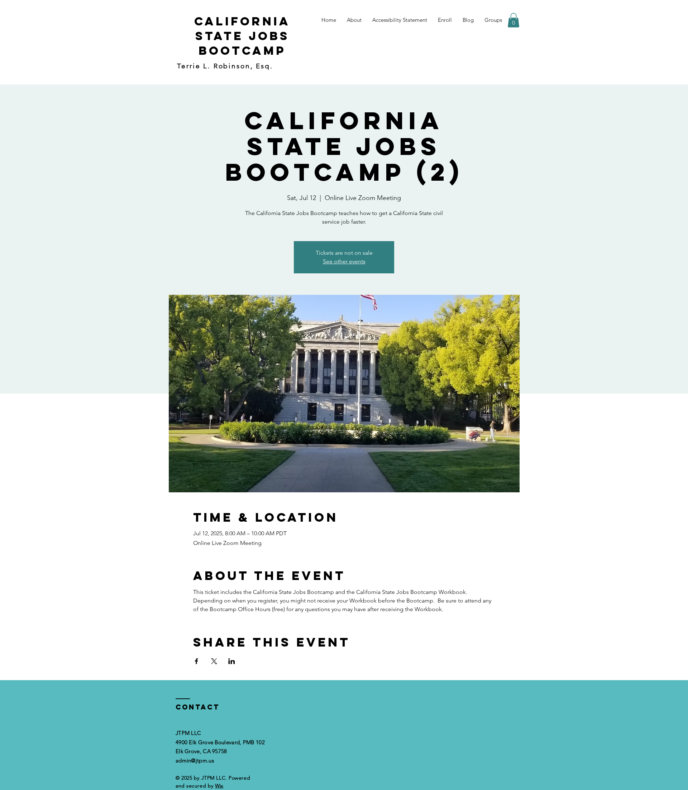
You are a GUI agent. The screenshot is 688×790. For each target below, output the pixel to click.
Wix (219, 785)
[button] (513, 20)
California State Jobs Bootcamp (242, 36)
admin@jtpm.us (195, 760)
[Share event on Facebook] (196, 661)
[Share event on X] (214, 661)
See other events (344, 261)
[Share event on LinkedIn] (231, 661)
